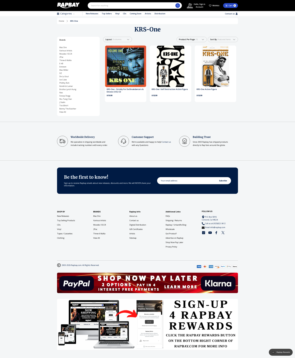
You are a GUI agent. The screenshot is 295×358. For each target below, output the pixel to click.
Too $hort (63, 105)
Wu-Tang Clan (65, 99)
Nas (61, 92)
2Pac (61, 57)
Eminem (62, 66)
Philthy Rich (64, 83)
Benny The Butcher (67, 108)
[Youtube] (210, 233)
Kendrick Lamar (66, 86)
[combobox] (135, 5)
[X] (223, 233)
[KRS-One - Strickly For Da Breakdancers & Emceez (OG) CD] (125, 66)
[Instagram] (203, 233)
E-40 (61, 63)
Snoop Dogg (64, 96)
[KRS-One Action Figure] (215, 66)
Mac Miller (63, 70)
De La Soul (64, 76)
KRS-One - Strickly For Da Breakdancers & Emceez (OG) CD (125, 90)
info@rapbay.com (217, 227)
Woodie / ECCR (65, 54)
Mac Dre (63, 47)
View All (62, 112)
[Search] (177, 5)
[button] (147, 283)
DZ (60, 73)
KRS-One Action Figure (207, 89)
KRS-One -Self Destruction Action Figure (170, 89)
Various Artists (65, 50)
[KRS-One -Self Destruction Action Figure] (170, 66)
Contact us (166, 142)
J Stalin (62, 102)
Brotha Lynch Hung (67, 89)
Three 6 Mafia (65, 60)
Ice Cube (63, 79)
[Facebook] (216, 233)
